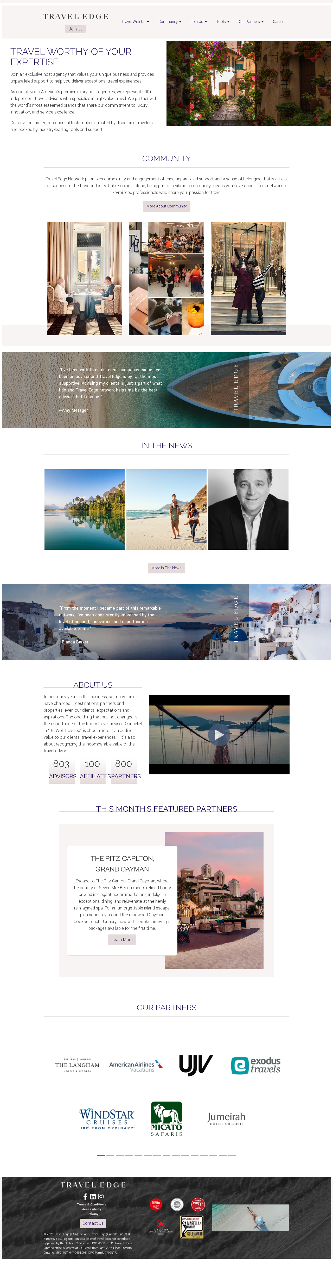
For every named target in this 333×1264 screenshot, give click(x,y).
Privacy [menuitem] (93, 1214)
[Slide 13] (213, 1156)
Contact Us (93, 1223)
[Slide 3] (120, 1156)
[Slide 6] (148, 1156)
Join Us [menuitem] (197, 21)
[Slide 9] (176, 1156)
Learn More (122, 940)
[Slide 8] (166, 1156)
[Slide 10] (185, 1156)
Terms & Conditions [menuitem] (91, 1204)
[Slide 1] (101, 1156)
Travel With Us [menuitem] (133, 21)
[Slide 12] (204, 1156)
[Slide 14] (223, 1156)
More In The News (166, 568)
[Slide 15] (232, 1156)
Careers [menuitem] (279, 21)
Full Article (84, 540)
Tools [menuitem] (221, 21)
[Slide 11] (194, 1156)
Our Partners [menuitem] (249, 21)
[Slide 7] (157, 1156)
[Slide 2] (110, 1156)
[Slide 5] (138, 1156)
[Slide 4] (129, 1156)
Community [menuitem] (168, 21)
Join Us (75, 29)
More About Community (166, 206)
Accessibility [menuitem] (91, 1209)
